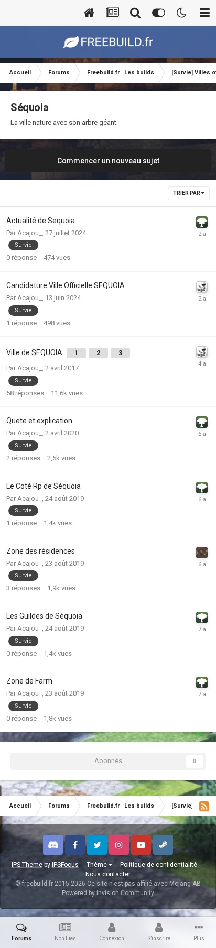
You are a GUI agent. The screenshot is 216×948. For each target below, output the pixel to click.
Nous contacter (108, 874)
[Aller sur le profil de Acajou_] (202, 222)
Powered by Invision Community (108, 893)
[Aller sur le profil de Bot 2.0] (202, 287)
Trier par (187, 193)
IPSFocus (65, 864)
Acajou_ (29, 233)
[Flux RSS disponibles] (204, 806)
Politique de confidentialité (158, 864)
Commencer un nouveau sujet (108, 161)
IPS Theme (27, 864)
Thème (98, 864)
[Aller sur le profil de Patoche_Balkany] (202, 552)
